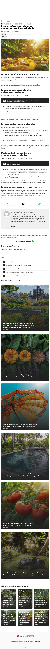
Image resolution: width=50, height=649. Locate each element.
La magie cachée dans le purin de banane (15, 261)
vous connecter (10, 249)
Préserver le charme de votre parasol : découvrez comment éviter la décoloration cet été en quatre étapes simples (20, 425)
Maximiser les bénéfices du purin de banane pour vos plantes (19, 272)
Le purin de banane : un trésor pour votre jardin (16, 275)
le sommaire (8, 257)
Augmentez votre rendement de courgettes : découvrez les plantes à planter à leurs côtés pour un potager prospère (41, 598)
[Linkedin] (14, 226)
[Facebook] (12, 226)
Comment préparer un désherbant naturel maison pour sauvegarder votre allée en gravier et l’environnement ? (8, 598)
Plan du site (37, 641)
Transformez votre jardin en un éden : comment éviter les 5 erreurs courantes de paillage (9, 618)
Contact (21, 641)
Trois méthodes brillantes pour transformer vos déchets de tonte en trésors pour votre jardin (40, 617)
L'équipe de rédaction (29, 641)
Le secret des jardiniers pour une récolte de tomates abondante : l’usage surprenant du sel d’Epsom (18, 524)
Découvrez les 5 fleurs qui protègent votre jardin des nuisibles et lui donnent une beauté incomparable (18, 376)
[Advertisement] (25, 10)
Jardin (4, 198)
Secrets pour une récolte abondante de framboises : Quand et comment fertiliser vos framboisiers (24, 617)
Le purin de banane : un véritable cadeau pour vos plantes (18, 265)
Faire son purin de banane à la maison (14, 268)
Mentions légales (14, 641)
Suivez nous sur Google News (23, 241)
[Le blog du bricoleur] (5, 21)
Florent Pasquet (15, 31)
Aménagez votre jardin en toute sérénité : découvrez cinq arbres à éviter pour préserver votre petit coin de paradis (25, 597)
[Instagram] (15, 226)
